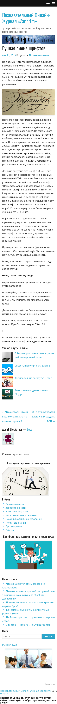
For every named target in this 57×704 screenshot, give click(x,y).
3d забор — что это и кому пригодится (28, 624)
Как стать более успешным (21, 515)
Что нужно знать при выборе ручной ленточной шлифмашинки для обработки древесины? (28, 595)
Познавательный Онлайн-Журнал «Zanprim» (26, 18)
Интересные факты (17, 511)
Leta (29, 429)
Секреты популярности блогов (32, 365)
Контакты (50, 684)
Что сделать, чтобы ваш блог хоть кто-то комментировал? (15, 416)
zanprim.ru (6, 693)
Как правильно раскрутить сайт (33, 378)
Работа (10, 530)
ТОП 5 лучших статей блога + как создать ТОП (42, 416)
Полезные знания (39, 55)
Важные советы (15, 504)
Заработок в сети (16, 507)
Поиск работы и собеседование (24, 519)
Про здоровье (14, 526)
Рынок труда (9, 644)
